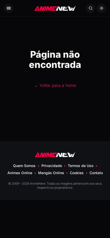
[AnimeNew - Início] (55, 8)
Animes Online (19, 173)
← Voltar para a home (55, 85)
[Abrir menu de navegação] (8, 8)
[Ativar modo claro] (101, 8)
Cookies (77, 173)
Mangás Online (51, 173)
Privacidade (51, 165)
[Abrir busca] (90, 8)
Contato (96, 173)
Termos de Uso (80, 165)
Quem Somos (24, 165)
